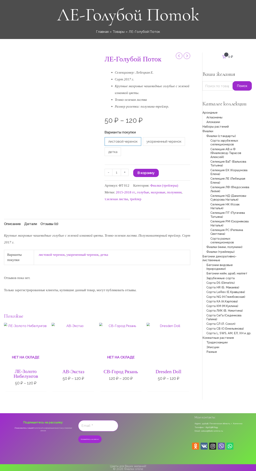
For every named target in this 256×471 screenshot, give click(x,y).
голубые (143, 192)
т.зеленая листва (116, 199)
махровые (158, 192)
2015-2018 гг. (125, 192)
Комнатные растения (218, 338)
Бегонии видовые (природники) (219, 267)
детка (104, 255)
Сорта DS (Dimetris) (220, 283)
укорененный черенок (82, 255)
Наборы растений (215, 126)
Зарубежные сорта (220, 278)
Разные (211, 352)
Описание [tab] (12, 224)
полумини (174, 192)
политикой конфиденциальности (47, 428)
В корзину (146, 173)
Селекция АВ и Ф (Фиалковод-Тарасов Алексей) (225, 153)
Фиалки (207, 131)
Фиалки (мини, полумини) (224, 247)
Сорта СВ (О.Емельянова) (225, 328)
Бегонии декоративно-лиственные (219, 258)
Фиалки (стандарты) (221, 136)
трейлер (135, 199)
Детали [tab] (30, 224)
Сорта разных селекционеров (222, 240)
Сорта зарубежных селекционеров (224, 142)
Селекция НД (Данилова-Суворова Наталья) (228, 198)
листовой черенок (52, 255)
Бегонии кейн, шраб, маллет (226, 273)
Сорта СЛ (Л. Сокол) (220, 324)
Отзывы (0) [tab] (49, 224)
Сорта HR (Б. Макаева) (222, 287)
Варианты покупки (120, 132)
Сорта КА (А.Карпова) (222, 301)
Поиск (242, 86)
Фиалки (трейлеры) (164, 185)
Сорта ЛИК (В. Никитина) (224, 310)
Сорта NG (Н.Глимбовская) (225, 297)
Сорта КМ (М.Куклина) (222, 306)
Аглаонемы (214, 117)
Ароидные (210, 112)
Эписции (212, 347)
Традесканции (217, 342)
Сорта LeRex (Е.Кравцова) (225, 292)
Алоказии (213, 122)
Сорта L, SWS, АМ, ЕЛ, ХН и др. (228, 333)
